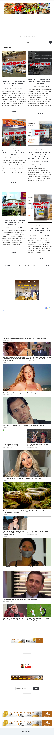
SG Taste (20, 88)
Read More (14, 111)
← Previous (7, 265)
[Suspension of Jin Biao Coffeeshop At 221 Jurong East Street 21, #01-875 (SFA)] (14, 132)
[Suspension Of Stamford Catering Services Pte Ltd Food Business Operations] (40, 63)
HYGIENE (12, 79)
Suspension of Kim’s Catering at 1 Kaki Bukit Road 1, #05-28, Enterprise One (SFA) (14, 223)
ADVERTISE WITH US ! (27, 731)
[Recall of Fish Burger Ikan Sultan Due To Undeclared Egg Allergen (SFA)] (40, 207)
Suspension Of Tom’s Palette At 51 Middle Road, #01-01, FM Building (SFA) (14, 84)
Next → (48, 265)
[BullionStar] (27, 289)
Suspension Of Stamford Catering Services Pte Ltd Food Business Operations (39, 81)
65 (34, 265)
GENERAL (12, 148)
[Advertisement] (27, 25)
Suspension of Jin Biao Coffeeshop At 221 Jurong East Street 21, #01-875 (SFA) (14, 153)
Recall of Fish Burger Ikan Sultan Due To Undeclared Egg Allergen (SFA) (39, 230)
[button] (27, 42)
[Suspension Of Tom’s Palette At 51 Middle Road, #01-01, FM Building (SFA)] (14, 64)
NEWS (16, 79)
